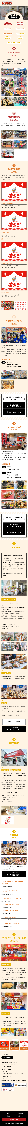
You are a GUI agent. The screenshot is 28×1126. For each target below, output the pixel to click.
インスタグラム (6, 239)
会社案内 (20, 1113)
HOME (7, 1113)
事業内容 (7, 1116)
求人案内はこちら (14, 1119)
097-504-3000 (8, 801)
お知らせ (20, 1116)
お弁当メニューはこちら (14, 722)
